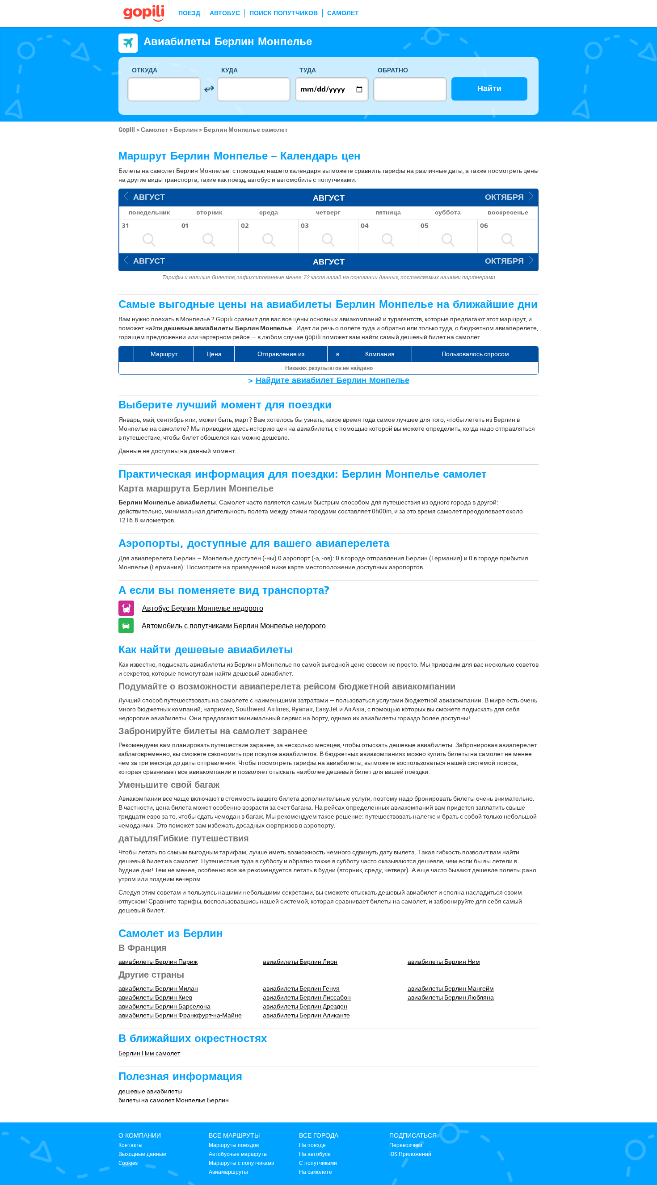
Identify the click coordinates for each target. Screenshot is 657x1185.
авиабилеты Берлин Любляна (451, 997)
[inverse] (209, 89)
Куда (229, 70)
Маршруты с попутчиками (241, 1162)
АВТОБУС (225, 13)
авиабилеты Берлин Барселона (164, 1006)
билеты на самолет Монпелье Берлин (173, 1100)
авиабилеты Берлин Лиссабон (307, 997)
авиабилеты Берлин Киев (155, 997)
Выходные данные (142, 1153)
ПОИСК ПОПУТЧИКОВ (283, 13)
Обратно (393, 70)
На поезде (312, 1144)
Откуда (144, 70)
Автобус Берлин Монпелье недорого (202, 608)
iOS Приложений (410, 1153)
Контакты (130, 1144)
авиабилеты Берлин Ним (444, 961)
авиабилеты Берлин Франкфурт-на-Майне (180, 1015)
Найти (489, 88)
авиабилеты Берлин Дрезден (305, 1006)
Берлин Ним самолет (149, 1053)
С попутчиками (318, 1162)
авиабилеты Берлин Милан (158, 988)
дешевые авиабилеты (150, 1091)
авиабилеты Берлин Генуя (301, 988)
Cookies (128, 1162)
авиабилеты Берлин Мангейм (451, 988)
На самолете (315, 1171)
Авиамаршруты (228, 1171)
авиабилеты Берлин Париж (158, 961)
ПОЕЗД (189, 13)
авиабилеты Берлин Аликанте (306, 1015)
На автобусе (315, 1153)
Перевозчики (405, 1144)
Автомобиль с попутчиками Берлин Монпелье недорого (234, 625)
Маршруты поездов (234, 1144)
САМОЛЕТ (343, 13)
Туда (307, 70)
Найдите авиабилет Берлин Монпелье (332, 380)
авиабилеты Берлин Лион (300, 961)
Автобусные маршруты (238, 1153)
